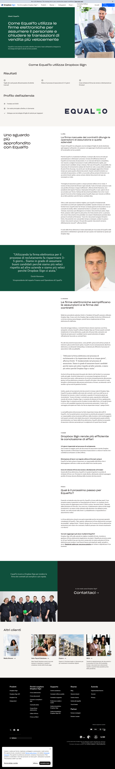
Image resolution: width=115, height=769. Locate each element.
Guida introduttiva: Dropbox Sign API (55, 712)
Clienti (10, 16)
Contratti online (34, 704)
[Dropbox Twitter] (11, 730)
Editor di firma (34, 713)
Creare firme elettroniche (33, 709)
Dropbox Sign (14, 690)
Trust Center (74, 704)
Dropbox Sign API (15, 694)
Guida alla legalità (76, 701)
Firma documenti (35, 696)
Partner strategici (76, 713)
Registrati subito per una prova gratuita (78, 544)
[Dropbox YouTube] (18, 730)
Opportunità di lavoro (97, 690)
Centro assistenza (55, 690)
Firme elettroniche (35, 692)
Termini (93, 694)
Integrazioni (13, 701)
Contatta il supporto (56, 697)
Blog (72, 690)
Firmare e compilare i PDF (36, 700)
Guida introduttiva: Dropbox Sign (55, 707)
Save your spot (79, 1)
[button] (28, 5)
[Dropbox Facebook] (14, 730)
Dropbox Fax (13, 697)
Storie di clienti (75, 694)
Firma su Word (34, 717)
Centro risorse (75, 697)
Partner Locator (75, 716)
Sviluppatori (62, 5)
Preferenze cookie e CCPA (55, 702)
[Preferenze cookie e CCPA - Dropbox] (27, 757)
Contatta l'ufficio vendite (82, 5)
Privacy (93, 697)
